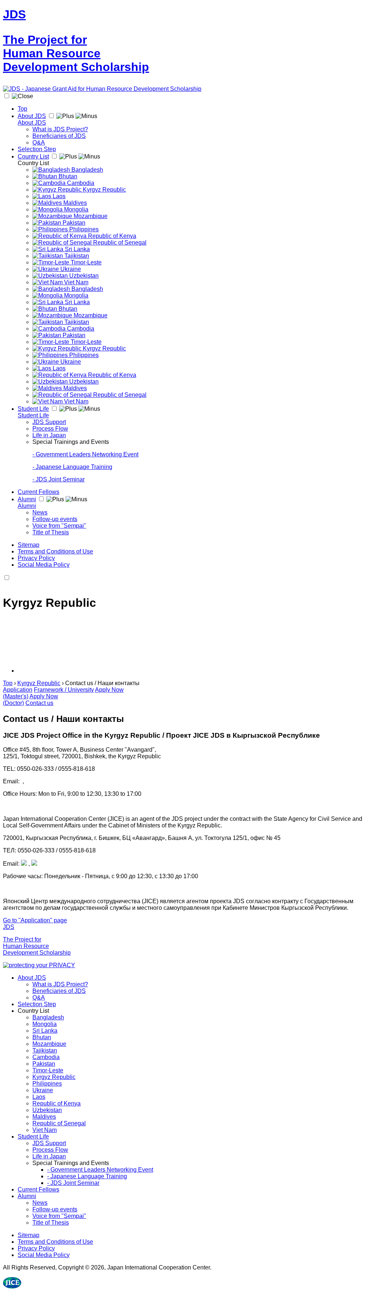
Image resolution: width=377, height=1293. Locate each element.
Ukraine (70, 269)
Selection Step (37, 149)
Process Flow (50, 428)
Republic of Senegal (119, 242)
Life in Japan (49, 435)
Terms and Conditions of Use (55, 551)
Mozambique (90, 216)
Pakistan (73, 223)
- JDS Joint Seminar (58, 479)
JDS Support (49, 422)
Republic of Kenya (111, 236)
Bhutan (67, 176)
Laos (58, 196)
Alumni (27, 499)
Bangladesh (86, 170)
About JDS (32, 116)
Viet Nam (75, 282)
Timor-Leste (85, 262)
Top (22, 109)
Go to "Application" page (35, 920)
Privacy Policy (36, 558)
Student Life (33, 409)
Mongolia (75, 209)
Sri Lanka (76, 249)
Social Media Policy (44, 565)
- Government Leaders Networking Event (85, 454)
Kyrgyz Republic (103, 189)
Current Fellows (38, 492)
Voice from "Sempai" (59, 526)
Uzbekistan (83, 276)
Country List (33, 156)
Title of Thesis (50, 532)
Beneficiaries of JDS (59, 136)
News (39, 512)
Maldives (74, 203)
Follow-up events (54, 519)
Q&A (38, 142)
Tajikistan (76, 256)
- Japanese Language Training (72, 467)
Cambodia (80, 183)
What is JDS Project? (60, 129)
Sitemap (28, 545)
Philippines (83, 229)
